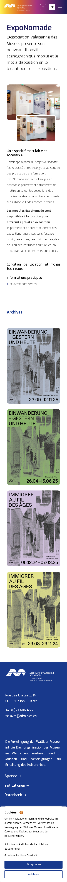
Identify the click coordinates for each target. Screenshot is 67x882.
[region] (33, 844)
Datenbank (13, 795)
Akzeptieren (33, 864)
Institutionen (14, 785)
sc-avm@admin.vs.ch (21, 716)
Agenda (10, 776)
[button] (61, 5)
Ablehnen (33, 874)
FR (43, 7)
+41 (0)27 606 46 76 (20, 710)
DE (52, 7)
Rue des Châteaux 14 (20, 695)
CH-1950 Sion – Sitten (21, 701)
